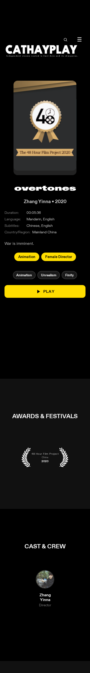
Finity (69, 275)
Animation (26, 257)
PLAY (49, 291)
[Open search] (66, 40)
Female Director (58, 257)
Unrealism (48, 275)
